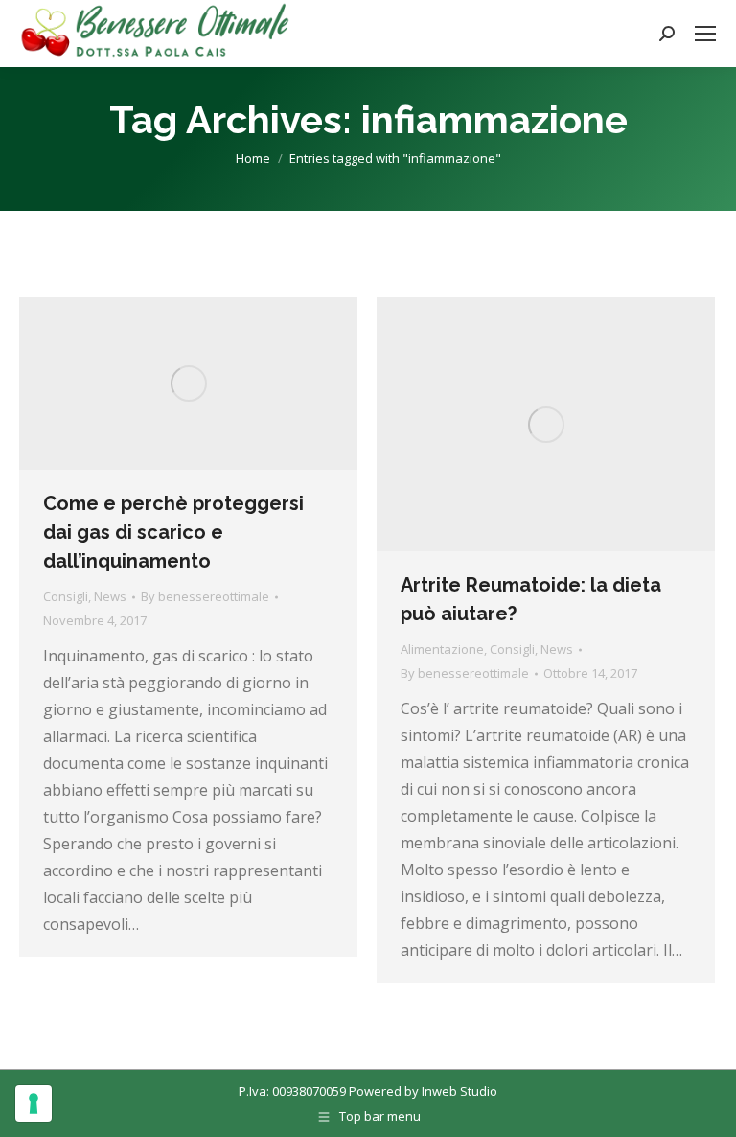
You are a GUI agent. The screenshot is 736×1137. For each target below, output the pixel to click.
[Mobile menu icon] (705, 33)
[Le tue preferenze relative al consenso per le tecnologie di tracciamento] (33, 1103)
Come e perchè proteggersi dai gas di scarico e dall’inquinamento (173, 532)
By (205, 596)
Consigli (65, 596)
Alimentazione (442, 649)
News (110, 596)
